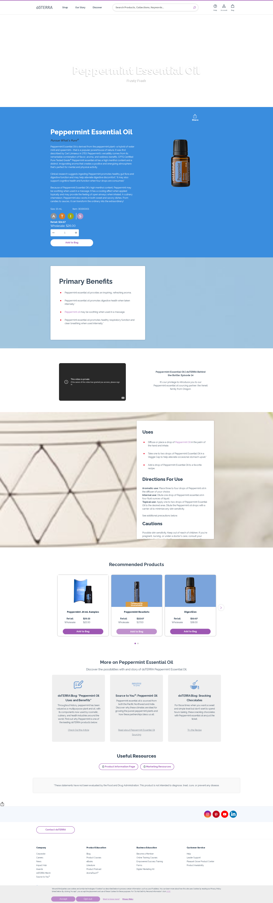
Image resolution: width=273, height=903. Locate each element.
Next (221, 607)
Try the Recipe (194, 730)
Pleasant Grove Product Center (200, 861)
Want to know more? (111, 899)
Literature (90, 865)
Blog (88, 853)
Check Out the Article (78, 730)
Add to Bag (71, 242)
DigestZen (190, 612)
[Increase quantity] (76, 233)
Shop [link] (65, 7)
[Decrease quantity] (53, 233)
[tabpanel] (83, 605)
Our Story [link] (80, 7)
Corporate (40, 853)
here (168, 891)
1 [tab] (135, 643)
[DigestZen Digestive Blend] (190, 591)
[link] (215, 7)
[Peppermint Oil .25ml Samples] (83, 591)
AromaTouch (92, 873)
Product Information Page (120, 766)
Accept (63, 899)
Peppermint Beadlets (136, 612)
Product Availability (195, 865)
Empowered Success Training (149, 861)
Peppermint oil (72, 312)
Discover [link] (97, 7)
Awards (39, 869)
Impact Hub (41, 865)
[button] (53, 216)
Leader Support (194, 857)
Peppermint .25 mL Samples (83, 612)
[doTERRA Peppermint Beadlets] (136, 591)
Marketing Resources (158, 766)
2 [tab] (138, 643)
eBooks (89, 861)
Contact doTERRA (55, 829)
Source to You (43, 877)
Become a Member (145, 853)
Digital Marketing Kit (145, 869)
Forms (139, 865)
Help (189, 853)
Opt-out (88, 899)
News (38, 861)
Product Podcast (93, 869)
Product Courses (93, 857)
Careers (39, 857)
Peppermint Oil (183, 442)
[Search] (194, 7)
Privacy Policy (127, 899)
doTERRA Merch (43, 873)
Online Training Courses (146, 857)
